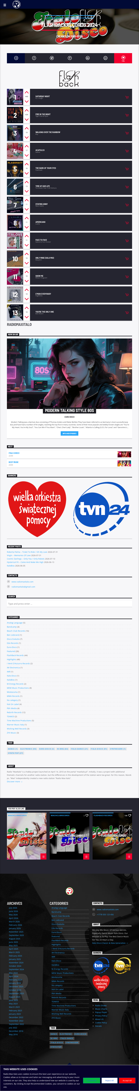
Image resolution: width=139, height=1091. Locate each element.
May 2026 (13, 914)
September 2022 (16, 1024)
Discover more (13, 781)
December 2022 (16, 1017)
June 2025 (13, 942)
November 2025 (16, 931)
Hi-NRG (62, 749)
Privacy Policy (101, 1015)
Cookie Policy (101, 1022)
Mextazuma (12, 692)
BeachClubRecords (17, 815)
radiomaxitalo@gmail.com (23, 586)
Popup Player (101, 1012)
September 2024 (16, 969)
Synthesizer (118, 749)
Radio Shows (101, 1005)
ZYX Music (11, 732)
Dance (13, 749)
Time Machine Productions (19, 720)
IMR (8, 671)
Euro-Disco (12, 647)
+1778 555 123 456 (105, 914)
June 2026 (13, 911)
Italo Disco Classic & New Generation (109, 943)
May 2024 (13, 973)
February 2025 (15, 955)
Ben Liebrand (13, 635)
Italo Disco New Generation (80, 18)
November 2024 (16, 962)
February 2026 (15, 925)
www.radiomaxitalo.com (22, 581)
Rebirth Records (14, 712)
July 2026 (13, 908)
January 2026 (15, 928)
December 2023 (16, 986)
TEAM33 (10, 716)
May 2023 (13, 1003)
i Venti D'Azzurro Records (18, 663)
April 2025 (13, 949)
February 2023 (15, 1010)
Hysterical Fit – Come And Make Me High (25, 562)
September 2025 (16, 935)
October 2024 (15, 966)
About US (99, 1019)
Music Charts (101, 1009)
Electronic (28, 749)
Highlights (11, 659)
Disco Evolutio (13, 639)
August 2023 (14, 997)
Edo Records (12, 643)
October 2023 (15, 990)
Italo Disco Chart (28, 835)
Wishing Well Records (17, 728)
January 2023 (15, 1014)
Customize (91, 1080)
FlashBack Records (54, 18)
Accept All (127, 1080)
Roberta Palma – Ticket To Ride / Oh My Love (27, 552)
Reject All (109, 1080)
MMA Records (13, 696)
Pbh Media (12, 708)
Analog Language (15, 622)
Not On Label (13, 704)
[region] (69, 1078)
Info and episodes (69, 433)
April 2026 (13, 918)
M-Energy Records (15, 684)
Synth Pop (15, 753)
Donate (98, 1026)
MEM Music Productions (18, 688)
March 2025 (14, 952)
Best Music (14, 462)
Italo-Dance (79, 749)
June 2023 (13, 1000)
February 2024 (15, 979)
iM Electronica (13, 667)
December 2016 (16, 1031)
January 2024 (15, 983)
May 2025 (13, 945)
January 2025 (15, 959)
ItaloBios (11, 565)
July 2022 (13, 1027)
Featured (11, 651)
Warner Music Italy (15, 724)
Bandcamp (12, 627)
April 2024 (13, 976)
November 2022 (16, 1020)
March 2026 (14, 921)
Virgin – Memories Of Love (19, 555)
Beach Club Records (16, 631)
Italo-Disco (14, 453)
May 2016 (13, 1034)
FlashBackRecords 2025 (113, 837)
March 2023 (14, 1007)
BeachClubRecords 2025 (71, 837)
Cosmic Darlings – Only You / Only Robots (26, 558)
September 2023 (16, 993)
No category (12, 700)
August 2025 (14, 938)
